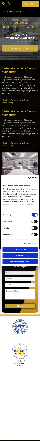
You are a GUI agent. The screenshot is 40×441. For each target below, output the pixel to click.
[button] (30, 4)
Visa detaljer (28, 243)
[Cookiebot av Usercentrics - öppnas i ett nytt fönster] (28, 178)
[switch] (34, 221)
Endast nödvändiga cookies (20, 261)
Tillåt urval (20, 255)
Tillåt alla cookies (20, 249)
